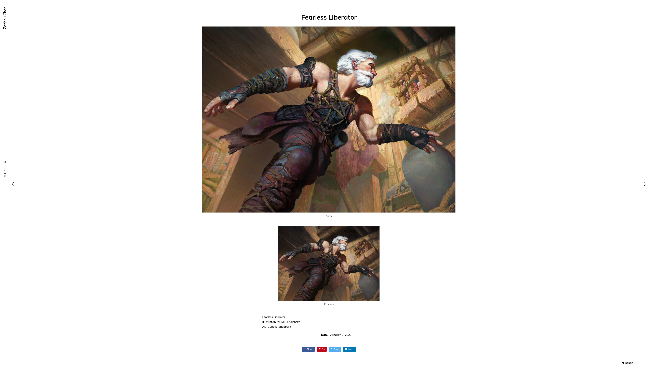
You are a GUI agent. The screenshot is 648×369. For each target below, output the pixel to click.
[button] (627, 362)
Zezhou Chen (5, 17)
